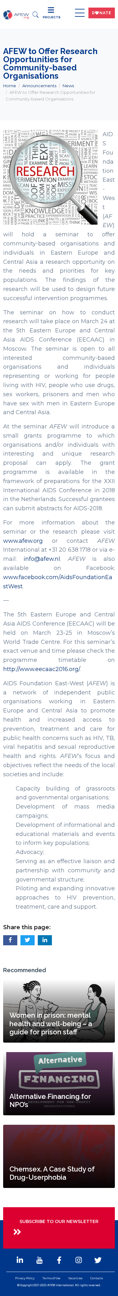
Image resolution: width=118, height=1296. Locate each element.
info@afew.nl (42, 558)
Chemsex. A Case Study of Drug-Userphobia (52, 1173)
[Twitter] (98, 1260)
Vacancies (75, 1278)
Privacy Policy (25, 1278)
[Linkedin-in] (20, 1260)
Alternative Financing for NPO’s (50, 1100)
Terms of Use (51, 1278)
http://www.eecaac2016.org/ (41, 669)
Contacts (96, 1278)
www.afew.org (23, 540)
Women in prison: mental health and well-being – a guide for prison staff (50, 1023)
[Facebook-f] (59, 1260)
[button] (10, 940)
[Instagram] (79, 1260)
